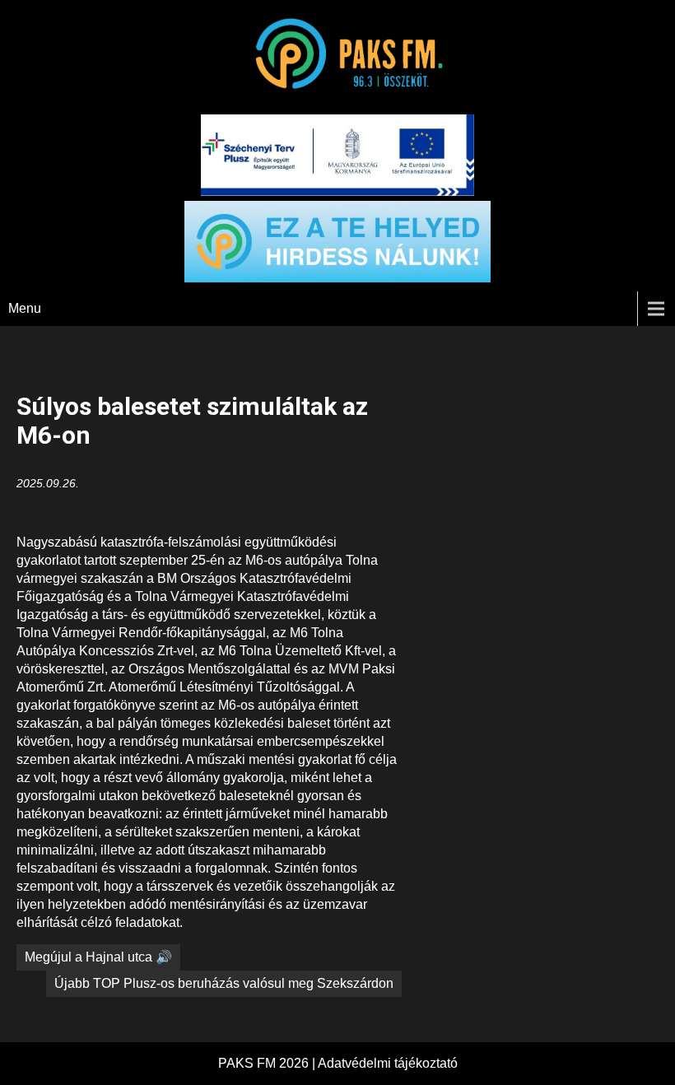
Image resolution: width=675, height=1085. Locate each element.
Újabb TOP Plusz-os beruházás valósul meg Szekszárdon (223, 983)
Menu (24, 308)
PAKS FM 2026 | (268, 1063)
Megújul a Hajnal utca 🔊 (98, 957)
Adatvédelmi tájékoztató (388, 1063)
